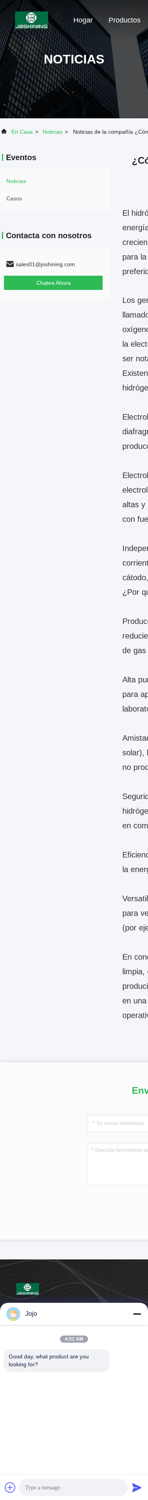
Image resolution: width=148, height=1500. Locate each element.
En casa (22, 132)
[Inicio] (31, 20)
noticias (52, 132)
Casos (14, 198)
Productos (125, 20)
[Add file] (10, 1487)
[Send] (137, 1487)
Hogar (83, 20)
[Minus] (137, 1314)
